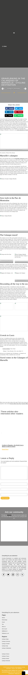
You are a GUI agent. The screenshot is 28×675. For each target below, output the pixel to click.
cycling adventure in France (22, 129)
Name (2, 482)
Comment (3, 465)
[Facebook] (4, 46)
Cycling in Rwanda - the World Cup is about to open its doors (12, 445)
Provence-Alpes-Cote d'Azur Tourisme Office (19, 403)
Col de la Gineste (6, 348)
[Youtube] (5, 46)
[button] (14, 33)
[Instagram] (2, 46)
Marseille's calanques (19, 158)
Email (2, 487)
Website (2, 492)
